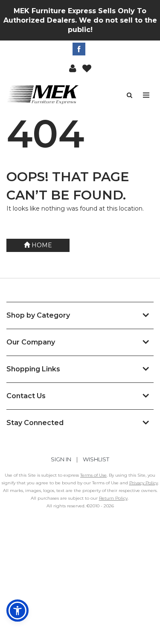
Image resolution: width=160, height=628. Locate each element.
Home (41, 245)
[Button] (147, 95)
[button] (73, 68)
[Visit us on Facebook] (80, 49)
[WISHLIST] (86, 68)
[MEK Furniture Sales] (43, 94)
